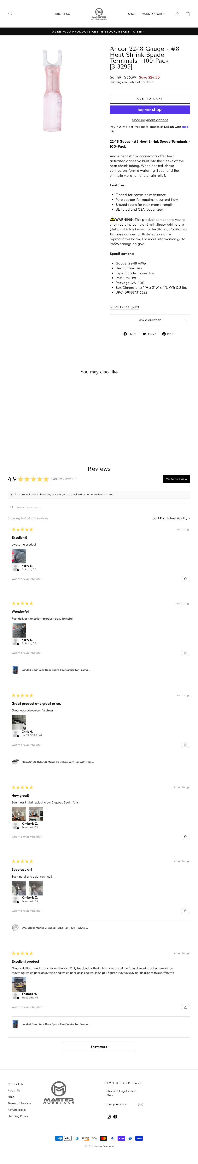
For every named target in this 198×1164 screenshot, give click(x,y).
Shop (132, 14)
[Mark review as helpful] (185, 579)
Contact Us (15, 1084)
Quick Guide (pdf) (124, 307)
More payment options (150, 120)
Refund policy (17, 1109)
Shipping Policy (18, 1116)
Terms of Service (19, 1103)
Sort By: (159, 518)
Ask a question (150, 320)
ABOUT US (62, 14)
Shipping (116, 82)
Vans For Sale (153, 14)
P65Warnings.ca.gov (127, 244)
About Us (14, 1090)
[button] (76, 479)
